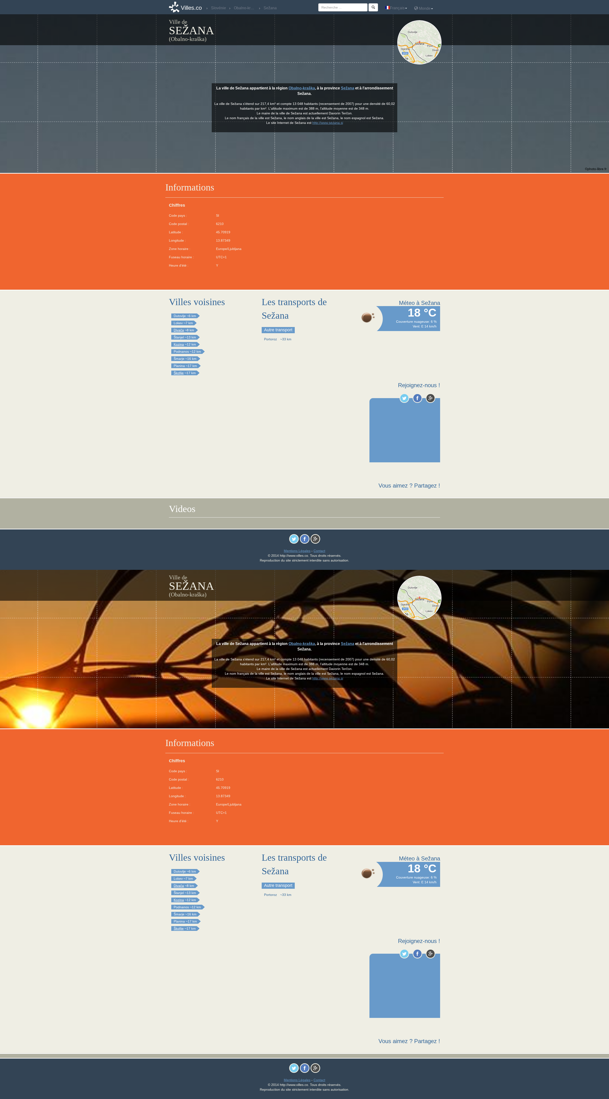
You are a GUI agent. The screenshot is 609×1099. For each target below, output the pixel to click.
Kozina (179, 344)
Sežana (347, 88)
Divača (179, 330)
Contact (319, 551)
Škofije (179, 373)
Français (397, 8)
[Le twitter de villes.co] (404, 398)
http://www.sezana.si (327, 123)
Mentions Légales (297, 551)
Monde (424, 8)
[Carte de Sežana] (420, 42)
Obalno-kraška (302, 88)
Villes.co (191, 8)
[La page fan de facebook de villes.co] (417, 398)
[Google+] (430, 398)
